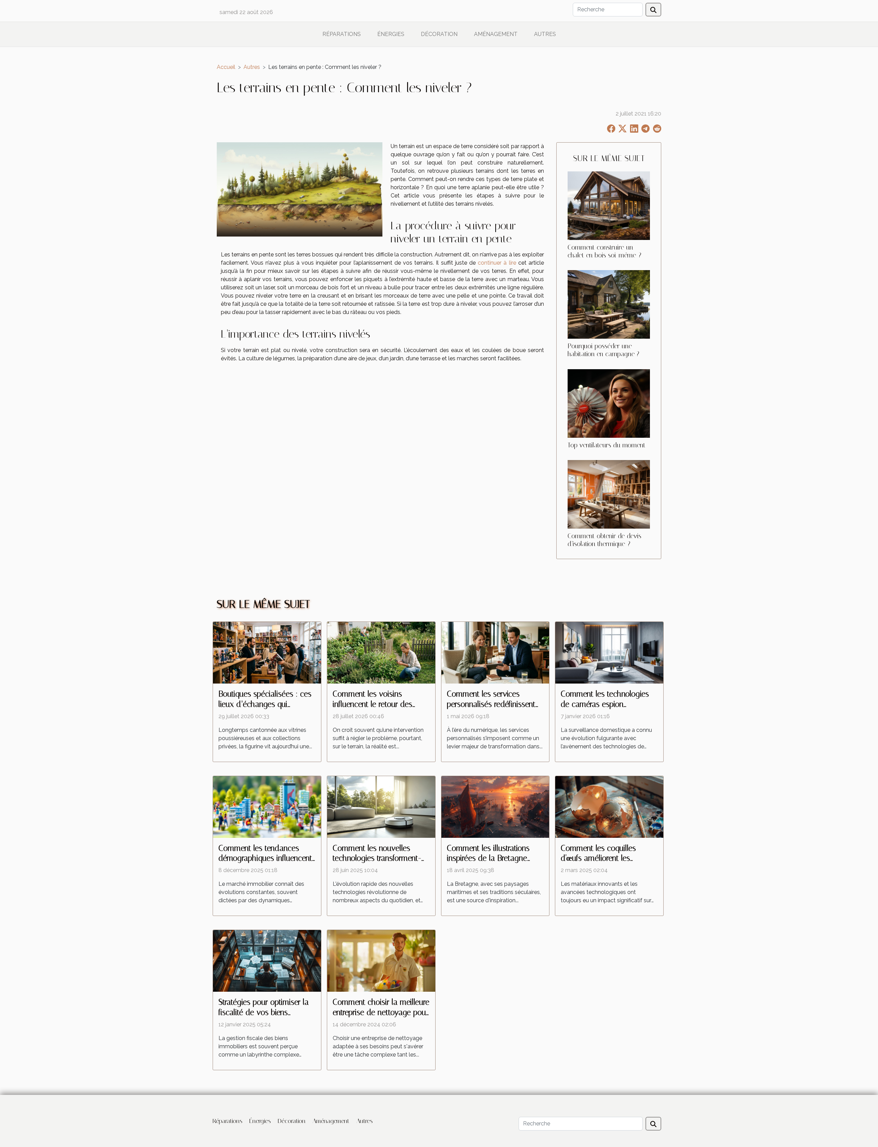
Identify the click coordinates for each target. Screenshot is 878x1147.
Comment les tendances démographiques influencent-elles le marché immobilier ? (266, 858)
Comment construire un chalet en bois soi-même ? (604, 251)
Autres (545, 34)
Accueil (226, 67)
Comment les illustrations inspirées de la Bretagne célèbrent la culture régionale (494, 858)
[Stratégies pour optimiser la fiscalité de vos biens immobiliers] (267, 960)
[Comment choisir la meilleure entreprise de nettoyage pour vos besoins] (381, 960)
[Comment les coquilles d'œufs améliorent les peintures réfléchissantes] (609, 806)
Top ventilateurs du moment (606, 445)
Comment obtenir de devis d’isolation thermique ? (604, 540)
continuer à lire (497, 262)
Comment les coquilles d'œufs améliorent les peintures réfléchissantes (601, 858)
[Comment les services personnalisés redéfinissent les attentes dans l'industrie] (495, 652)
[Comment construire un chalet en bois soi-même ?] (609, 205)
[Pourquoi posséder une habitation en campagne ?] (609, 304)
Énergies (390, 34)
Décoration (439, 34)
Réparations (341, 34)
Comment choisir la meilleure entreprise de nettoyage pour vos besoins (381, 1012)
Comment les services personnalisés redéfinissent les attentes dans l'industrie (491, 704)
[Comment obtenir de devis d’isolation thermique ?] (609, 494)
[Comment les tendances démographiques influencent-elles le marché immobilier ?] (267, 806)
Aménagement (496, 34)
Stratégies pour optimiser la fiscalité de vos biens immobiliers (263, 1012)
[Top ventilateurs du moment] (609, 403)
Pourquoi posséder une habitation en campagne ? (603, 350)
